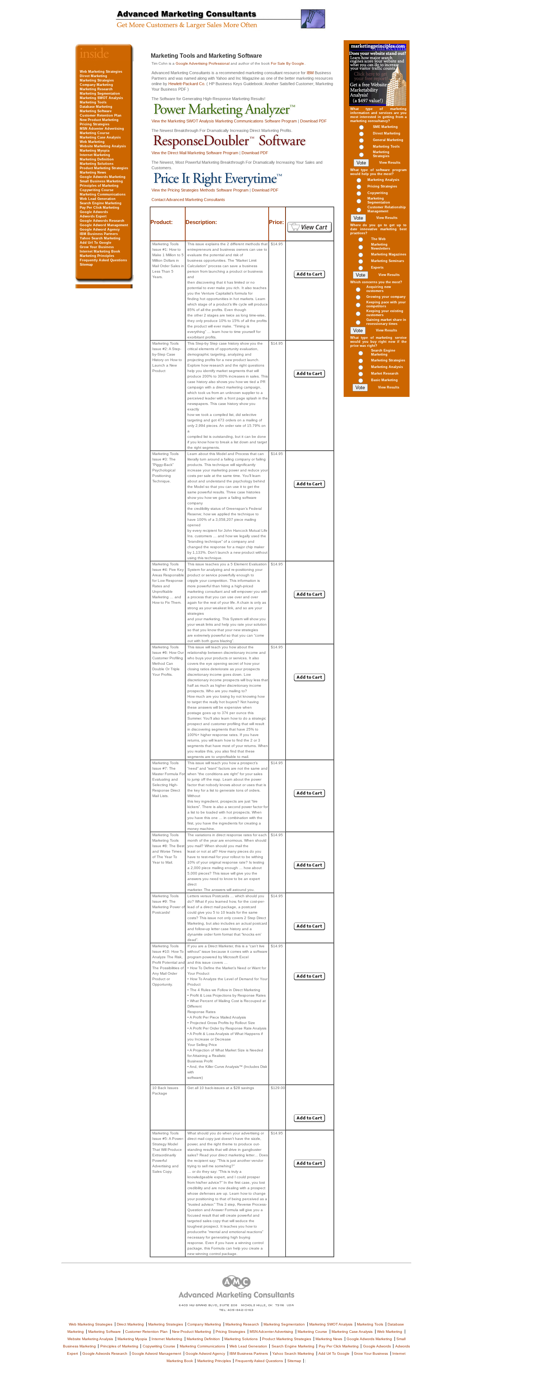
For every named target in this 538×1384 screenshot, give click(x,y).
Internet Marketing (95, 155)
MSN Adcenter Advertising (102, 128)
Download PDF (313, 121)
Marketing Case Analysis (100, 137)
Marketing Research (96, 89)
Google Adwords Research (102, 221)
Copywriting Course (96, 190)
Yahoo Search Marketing (100, 238)
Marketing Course (94, 133)
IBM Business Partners (99, 234)
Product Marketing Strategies (104, 168)
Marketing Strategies (97, 80)
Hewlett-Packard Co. (187, 83)
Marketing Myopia (94, 150)
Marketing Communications (103, 194)
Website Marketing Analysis (103, 146)
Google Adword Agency (100, 229)
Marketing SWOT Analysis (101, 98)
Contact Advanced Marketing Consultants (188, 199)
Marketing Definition (97, 159)
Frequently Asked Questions (103, 260)
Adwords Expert (93, 216)
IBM (310, 73)
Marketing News (93, 172)
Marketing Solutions (96, 164)
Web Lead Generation (98, 199)
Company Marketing (96, 85)
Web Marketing (92, 142)
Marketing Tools (93, 102)
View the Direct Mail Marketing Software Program (195, 153)
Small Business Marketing (101, 181)
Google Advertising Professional (202, 63)
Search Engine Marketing (101, 203)
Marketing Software (96, 111)
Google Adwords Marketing (103, 177)
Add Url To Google (95, 242)
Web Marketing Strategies (101, 71)
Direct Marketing (93, 76)
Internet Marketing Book (100, 251)
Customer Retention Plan (101, 115)
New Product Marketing (99, 120)
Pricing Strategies (94, 124)
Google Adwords (94, 212)
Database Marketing (96, 107)
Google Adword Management (104, 225)
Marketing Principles (97, 256)
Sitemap (86, 264)
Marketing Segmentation (100, 93)
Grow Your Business (97, 247)
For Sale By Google (287, 63)
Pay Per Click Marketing (99, 207)
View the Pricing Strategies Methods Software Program (200, 190)
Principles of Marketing (99, 185)
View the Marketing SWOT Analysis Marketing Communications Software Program (224, 121)
